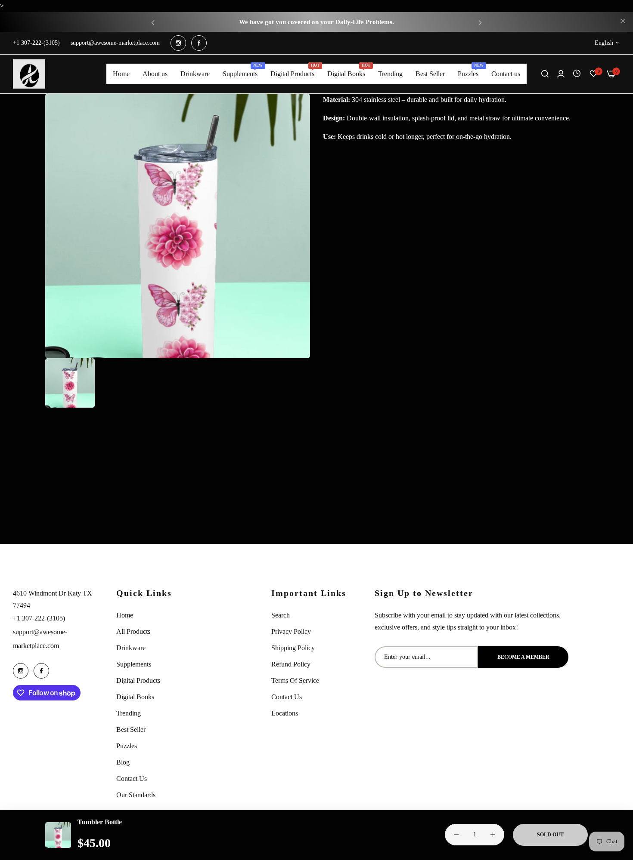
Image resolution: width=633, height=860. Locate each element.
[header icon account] (561, 74)
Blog (123, 762)
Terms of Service (295, 680)
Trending (128, 713)
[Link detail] (178, 43)
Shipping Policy (293, 647)
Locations (284, 713)
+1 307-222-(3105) (39, 618)
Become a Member (523, 657)
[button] (152, 22)
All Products (133, 631)
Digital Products (138, 680)
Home (124, 615)
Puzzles (126, 745)
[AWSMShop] (29, 74)
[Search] (545, 74)
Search (280, 615)
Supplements (133, 664)
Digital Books (135, 696)
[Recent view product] (576, 73)
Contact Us (131, 778)
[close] (623, 22)
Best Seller (131, 729)
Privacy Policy (291, 631)
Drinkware (131, 647)
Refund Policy (290, 664)
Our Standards (135, 795)
